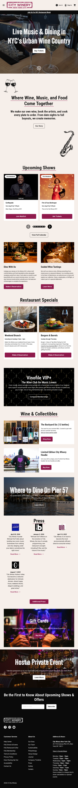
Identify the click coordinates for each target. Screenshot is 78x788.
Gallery (30, 766)
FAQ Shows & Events (11, 745)
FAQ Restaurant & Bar (11, 748)
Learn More (47, 287)
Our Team (31, 745)
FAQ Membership (9, 751)
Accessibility (8, 763)
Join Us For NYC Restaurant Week (39, 12)
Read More (14, 554)
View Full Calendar (39, 235)
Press (30, 763)
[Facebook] (5, 727)
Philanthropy (32, 751)
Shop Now (47, 439)
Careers (30, 769)
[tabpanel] (39, 44)
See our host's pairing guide (49, 432)
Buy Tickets (39, 51)
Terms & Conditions (10, 754)
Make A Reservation (13, 287)
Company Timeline (34, 760)
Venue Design (32, 754)
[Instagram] (9, 727)
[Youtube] (14, 727)
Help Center (8, 742)
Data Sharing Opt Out (11, 760)
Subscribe (51, 706)
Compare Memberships (39, 397)
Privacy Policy (8, 757)
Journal (30, 757)
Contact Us (7, 766)
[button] (3, 5)
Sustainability (32, 748)
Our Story (39, 126)
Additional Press (39, 602)
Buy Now (46, 467)
